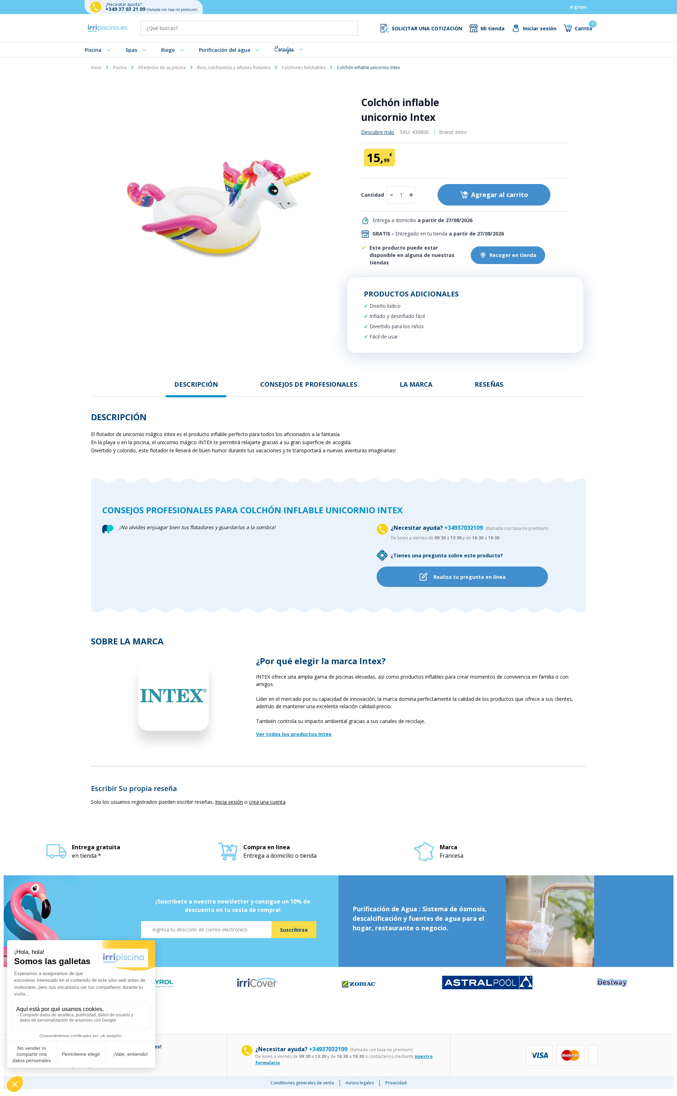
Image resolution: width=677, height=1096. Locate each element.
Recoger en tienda (512, 255)
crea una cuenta (267, 801)
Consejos (284, 49)
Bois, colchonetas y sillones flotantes (233, 68)
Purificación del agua (224, 50)
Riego (168, 50)
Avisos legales (360, 1083)
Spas (131, 50)
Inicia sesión (229, 801)
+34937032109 (464, 528)
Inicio (96, 68)
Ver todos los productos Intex (293, 734)
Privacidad (396, 1083)
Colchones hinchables (303, 68)
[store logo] (107, 28)
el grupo (578, 7)
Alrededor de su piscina (162, 68)
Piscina (93, 50)
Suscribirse (294, 929)
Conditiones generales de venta (302, 1083)
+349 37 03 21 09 (126, 9)
